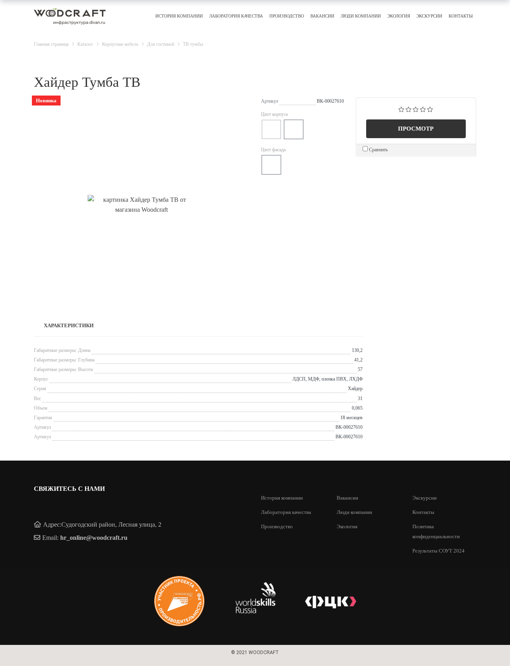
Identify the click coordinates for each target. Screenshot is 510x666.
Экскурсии (429, 16)
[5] (430, 108)
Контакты (461, 16)
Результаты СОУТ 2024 (438, 551)
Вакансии (322, 16)
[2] (409, 108)
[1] (401, 108)
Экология (398, 16)
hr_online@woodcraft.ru (94, 537)
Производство (286, 16)
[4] (423, 108)
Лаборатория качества (236, 16)
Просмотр (416, 128)
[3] (416, 108)
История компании (179, 16)
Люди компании (361, 16)
